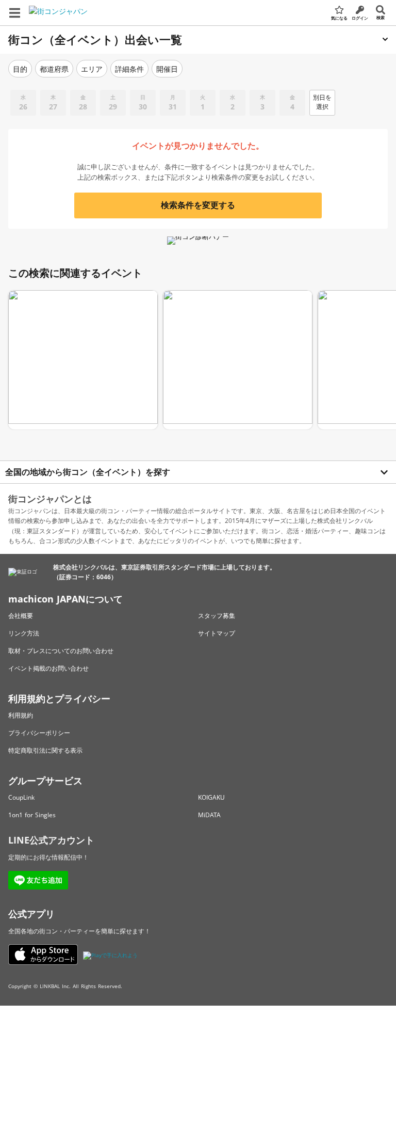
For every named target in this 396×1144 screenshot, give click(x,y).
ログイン (360, 18)
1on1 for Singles (32, 815)
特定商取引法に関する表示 (45, 750)
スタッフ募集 (216, 615)
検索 (380, 17)
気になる (339, 18)
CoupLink (21, 797)
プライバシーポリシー (39, 732)
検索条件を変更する (198, 205)
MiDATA (209, 815)
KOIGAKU (211, 797)
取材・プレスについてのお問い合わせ (60, 650)
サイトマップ (216, 633)
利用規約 (20, 715)
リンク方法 (23, 633)
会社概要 (20, 615)
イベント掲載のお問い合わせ (48, 668)
